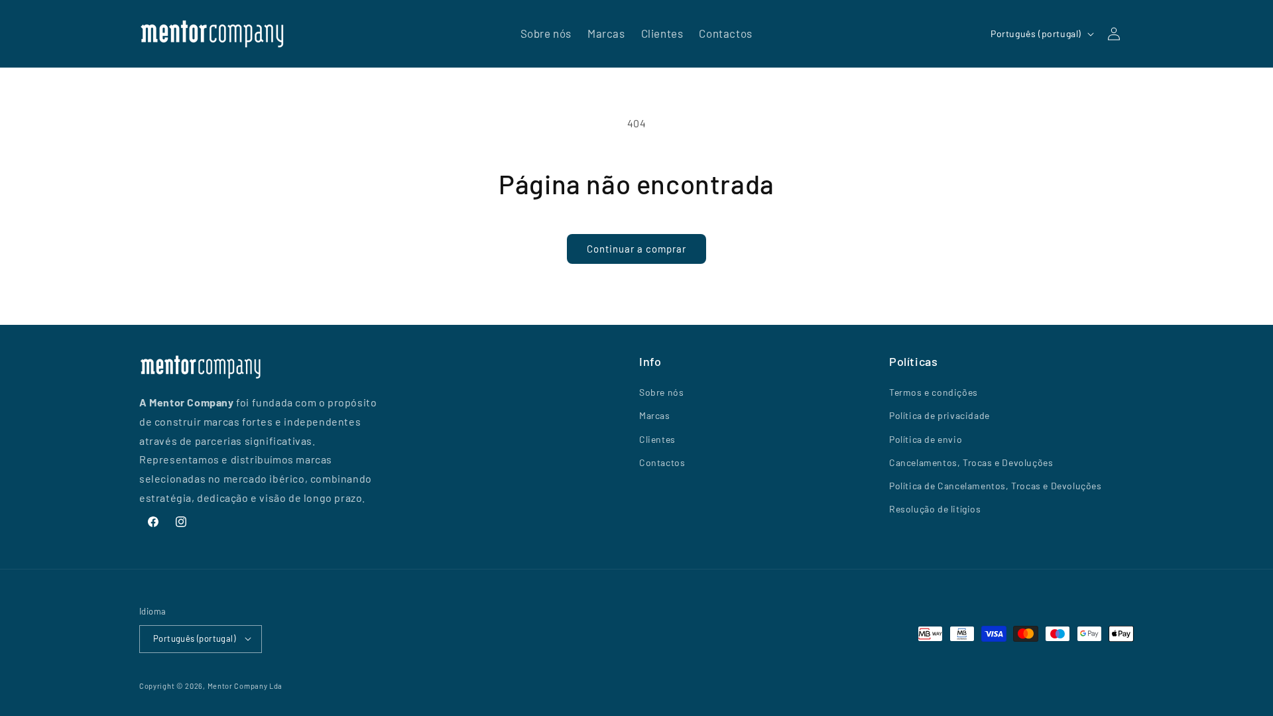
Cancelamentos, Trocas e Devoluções (971, 462)
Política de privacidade (939, 416)
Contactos (662, 462)
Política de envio (925, 439)
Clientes (657, 439)
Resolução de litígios (935, 509)
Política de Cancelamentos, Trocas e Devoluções (995, 485)
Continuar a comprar (636, 249)
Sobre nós (661, 392)
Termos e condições (933, 392)
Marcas (654, 416)
